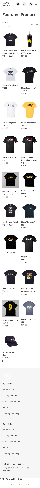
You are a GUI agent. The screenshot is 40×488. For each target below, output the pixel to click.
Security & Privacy (10, 413)
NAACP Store (6, 4)
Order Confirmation (11, 401)
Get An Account (9, 389)
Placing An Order (10, 395)
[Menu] (36, 4)
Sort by (5, 22)
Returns (5, 407)
